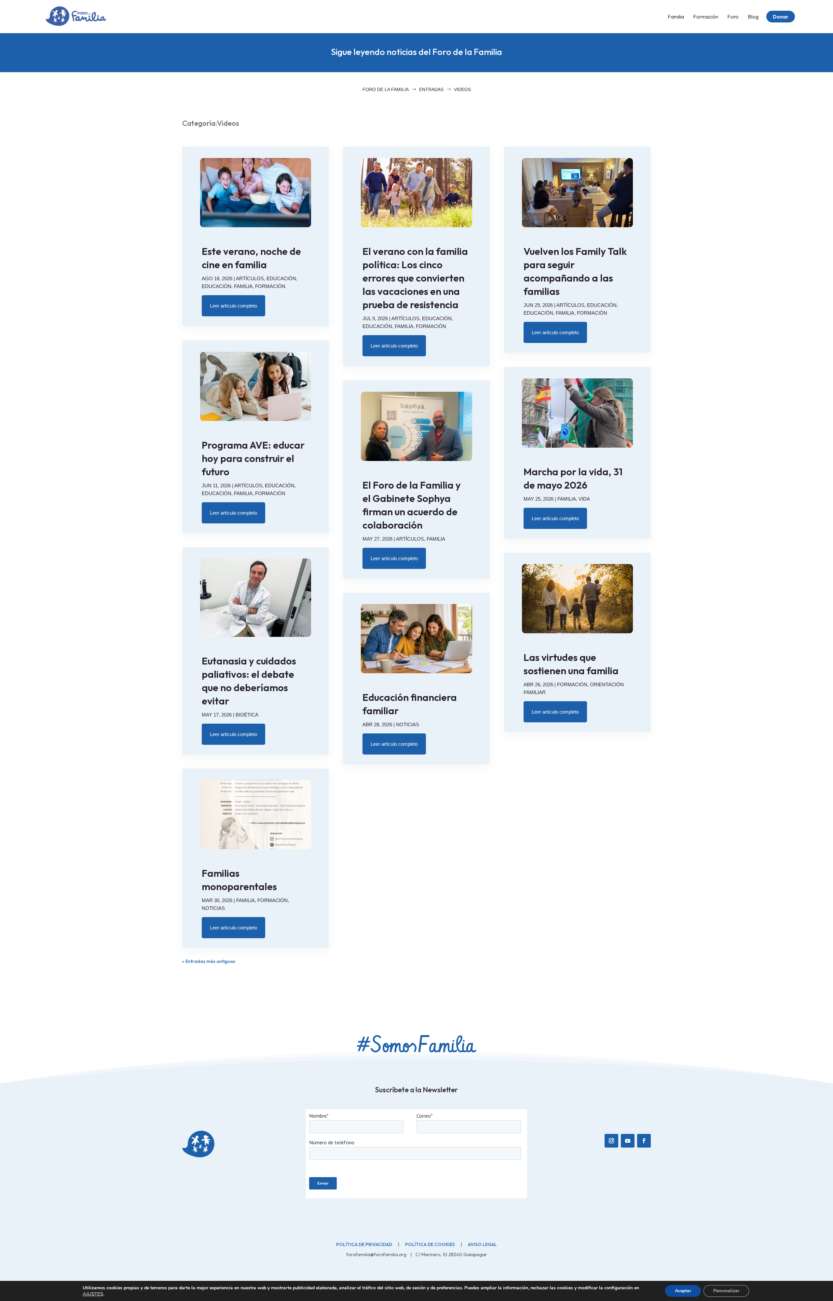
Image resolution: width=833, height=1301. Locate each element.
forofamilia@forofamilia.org (376, 1254)
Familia (243, 286)
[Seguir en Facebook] (644, 1141)
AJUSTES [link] (93, 1294)
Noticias (213, 908)
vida (584, 499)
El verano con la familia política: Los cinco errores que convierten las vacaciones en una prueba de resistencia (415, 278)
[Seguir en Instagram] (611, 1141)
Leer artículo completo (233, 306)
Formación (270, 286)
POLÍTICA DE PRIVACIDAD (364, 1244)
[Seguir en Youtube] (628, 1141)
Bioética (247, 714)
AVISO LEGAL (482, 1244)
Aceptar (683, 1291)
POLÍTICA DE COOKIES (430, 1244)
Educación (281, 278)
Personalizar (726, 1291)
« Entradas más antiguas (208, 961)
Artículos (250, 278)
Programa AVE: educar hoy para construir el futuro (253, 458)
